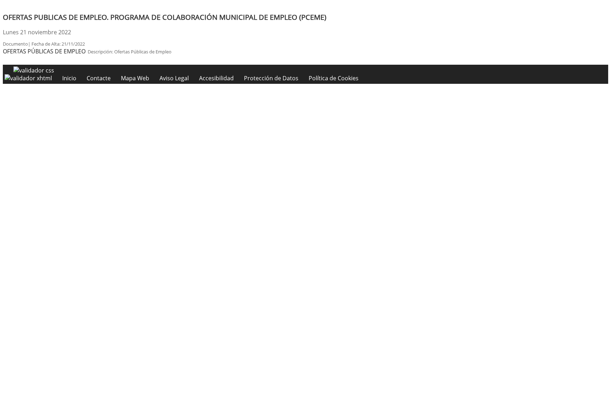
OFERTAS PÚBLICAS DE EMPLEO (44, 51)
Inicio (69, 78)
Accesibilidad (216, 78)
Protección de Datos (271, 78)
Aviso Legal (174, 78)
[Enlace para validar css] (33, 70)
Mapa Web (135, 78)
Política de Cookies (334, 78)
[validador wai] (29, 78)
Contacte (99, 78)
